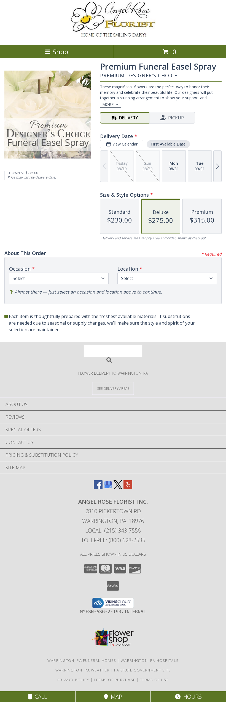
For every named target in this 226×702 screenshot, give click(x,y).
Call (39, 696)
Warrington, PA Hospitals (150, 660)
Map (115, 696)
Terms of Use (154, 679)
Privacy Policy (73, 679)
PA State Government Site (142, 670)
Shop (60, 51)
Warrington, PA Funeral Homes (81, 660)
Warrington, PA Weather (82, 670)
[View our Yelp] (127, 487)
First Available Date (168, 144)
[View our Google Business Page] (108, 487)
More (108, 104)
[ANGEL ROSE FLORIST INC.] (113, 37)
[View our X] (118, 487)
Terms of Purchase (114, 679)
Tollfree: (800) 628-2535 (113, 540)
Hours (191, 696)
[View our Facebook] (98, 487)
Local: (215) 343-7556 (113, 530)
